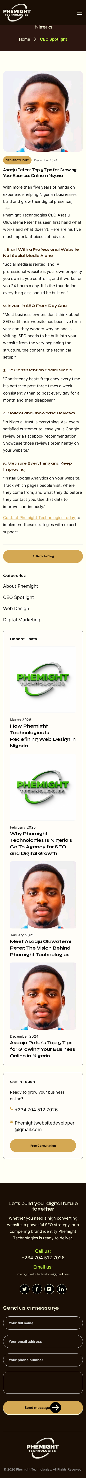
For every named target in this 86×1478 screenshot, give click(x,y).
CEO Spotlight (18, 597)
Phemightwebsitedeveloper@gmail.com (45, 1126)
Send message (37, 1407)
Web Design (16, 608)
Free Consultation (43, 1145)
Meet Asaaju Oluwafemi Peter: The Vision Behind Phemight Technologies (40, 948)
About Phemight (20, 586)
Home (24, 39)
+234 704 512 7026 (36, 1109)
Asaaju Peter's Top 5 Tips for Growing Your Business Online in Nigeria (42, 1049)
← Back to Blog (43, 556)
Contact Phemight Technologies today (39, 517)
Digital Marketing (21, 619)
